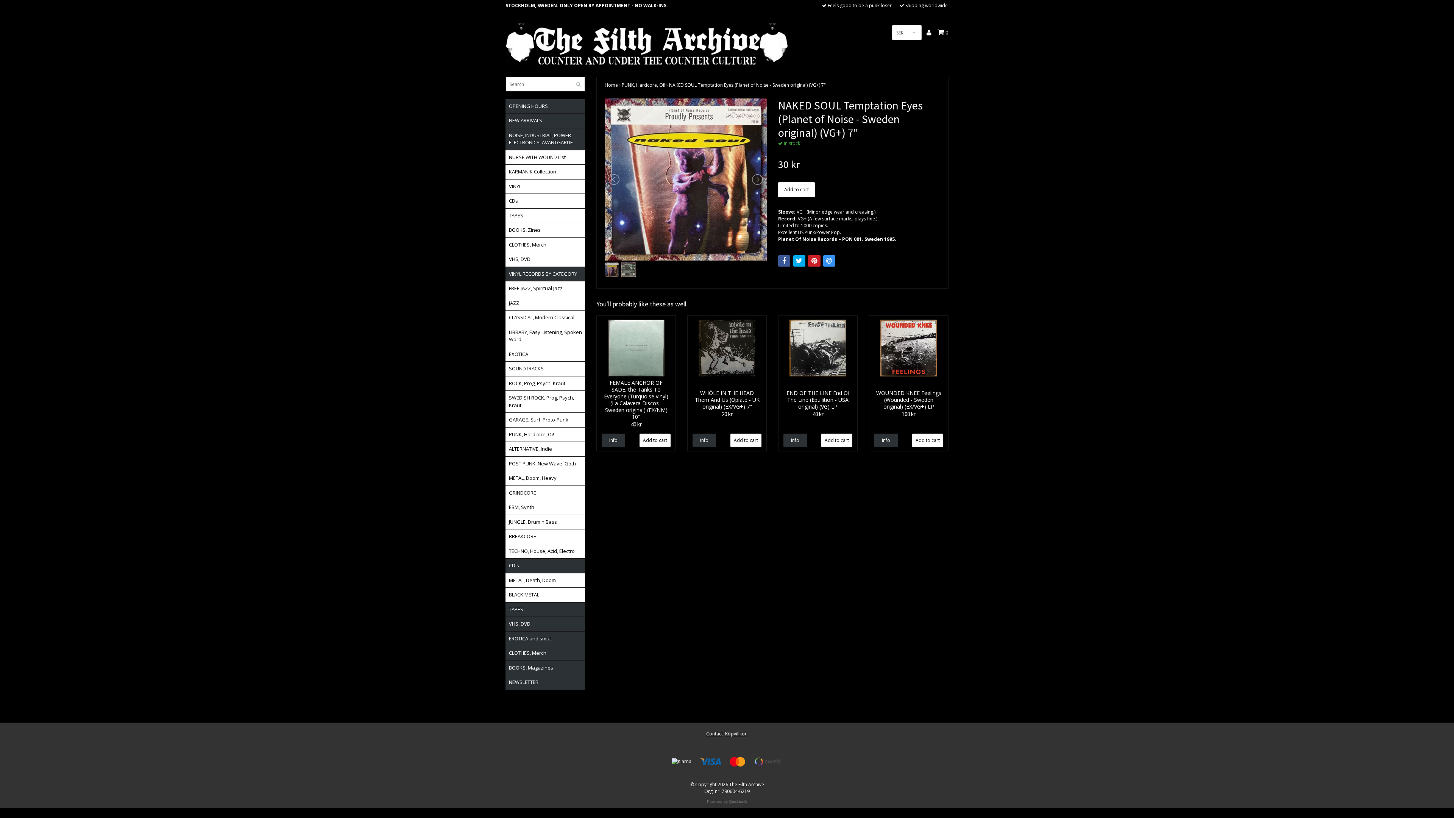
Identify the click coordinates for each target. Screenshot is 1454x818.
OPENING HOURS (528, 106)
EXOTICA (518, 354)
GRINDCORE (522, 492)
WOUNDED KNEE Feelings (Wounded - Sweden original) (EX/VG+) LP (908, 399)
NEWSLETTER (523, 682)
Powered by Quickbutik (727, 801)
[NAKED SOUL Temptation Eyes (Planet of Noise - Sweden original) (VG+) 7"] (686, 179)
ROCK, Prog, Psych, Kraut (537, 383)
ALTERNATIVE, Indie (530, 448)
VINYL (515, 186)
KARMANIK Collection (532, 171)
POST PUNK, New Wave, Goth (542, 463)
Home (611, 85)
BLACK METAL (524, 594)
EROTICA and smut (530, 638)
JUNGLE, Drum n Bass (533, 521)
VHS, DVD (519, 259)
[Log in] (929, 32)
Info (613, 440)
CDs (513, 200)
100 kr (909, 414)
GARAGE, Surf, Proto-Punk (538, 419)
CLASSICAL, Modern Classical (541, 317)
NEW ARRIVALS (525, 120)
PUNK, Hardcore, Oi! (531, 434)
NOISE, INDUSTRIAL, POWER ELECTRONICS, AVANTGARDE (541, 139)
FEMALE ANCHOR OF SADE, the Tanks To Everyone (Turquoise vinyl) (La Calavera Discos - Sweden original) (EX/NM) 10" (636, 399)
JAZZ (514, 303)
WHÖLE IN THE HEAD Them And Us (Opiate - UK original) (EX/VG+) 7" (727, 399)
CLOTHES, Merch (527, 244)
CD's (514, 565)
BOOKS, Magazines (531, 667)
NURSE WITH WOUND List (537, 157)
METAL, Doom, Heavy (533, 478)
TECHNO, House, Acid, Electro (542, 551)
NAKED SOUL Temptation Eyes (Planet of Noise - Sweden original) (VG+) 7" (747, 85)
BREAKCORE (522, 536)
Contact (714, 734)
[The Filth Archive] (647, 42)
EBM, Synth (521, 507)
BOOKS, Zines (525, 229)
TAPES (516, 215)
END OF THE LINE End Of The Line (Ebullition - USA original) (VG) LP (818, 399)
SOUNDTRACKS (526, 368)
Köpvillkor (736, 734)
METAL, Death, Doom (532, 580)
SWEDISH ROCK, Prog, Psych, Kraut (541, 401)
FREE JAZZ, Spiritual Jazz (536, 288)
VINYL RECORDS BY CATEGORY (543, 273)
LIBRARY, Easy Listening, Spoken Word (545, 336)
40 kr (636, 424)
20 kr (727, 414)
